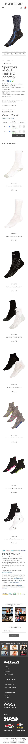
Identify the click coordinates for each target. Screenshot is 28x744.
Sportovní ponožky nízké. (14, 387)
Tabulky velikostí (9, 684)
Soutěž (7, 697)
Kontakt (7, 669)
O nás (6, 666)
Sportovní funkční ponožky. (14, 186)
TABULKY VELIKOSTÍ (7, 112)
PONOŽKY (10, 60)
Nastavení (21, 742)
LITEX (3, 60)
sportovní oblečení (7, 572)
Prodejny (7, 671)
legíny (20, 580)
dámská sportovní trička (8, 577)
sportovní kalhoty (14, 582)
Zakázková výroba (10, 692)
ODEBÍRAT (14, 635)
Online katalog (9, 674)
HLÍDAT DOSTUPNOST (8, 118)
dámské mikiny (18, 578)
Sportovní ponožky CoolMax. (14, 438)
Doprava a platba (9, 682)
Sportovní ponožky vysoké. (14, 236)
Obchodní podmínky (10, 679)
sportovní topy (19, 577)
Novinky (7, 695)
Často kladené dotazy (11, 687)
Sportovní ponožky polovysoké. (14, 539)
